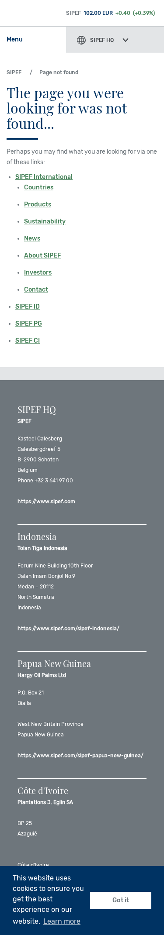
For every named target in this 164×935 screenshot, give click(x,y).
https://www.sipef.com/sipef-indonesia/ (68, 629)
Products (37, 204)
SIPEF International (44, 177)
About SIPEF (42, 255)
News (32, 238)
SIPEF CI (27, 340)
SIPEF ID (27, 306)
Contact (36, 289)
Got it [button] (120, 900)
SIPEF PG (28, 323)
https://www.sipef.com (46, 501)
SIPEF (14, 72)
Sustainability (45, 221)
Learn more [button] (61, 921)
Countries (38, 187)
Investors (38, 272)
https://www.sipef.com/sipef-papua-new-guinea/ (80, 756)
